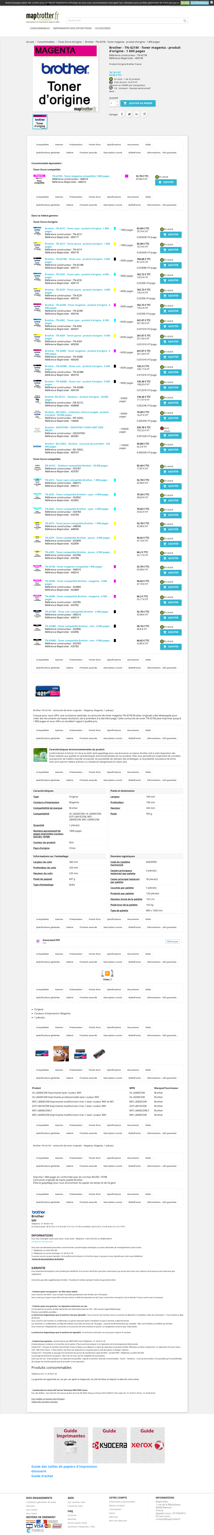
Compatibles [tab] (42, 144)
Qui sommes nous (76, 1502)
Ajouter (166, 182)
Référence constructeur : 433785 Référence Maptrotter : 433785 (63, 604)
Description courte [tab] (113, 152)
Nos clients (31, 1513)
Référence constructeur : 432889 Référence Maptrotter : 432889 (63, 588)
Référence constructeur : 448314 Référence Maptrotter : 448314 (63, 616)
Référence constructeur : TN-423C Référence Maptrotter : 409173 (63, 282)
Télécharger (172, 941)
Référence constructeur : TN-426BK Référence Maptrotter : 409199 (64, 389)
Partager (122, 114)
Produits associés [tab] (88, 152)
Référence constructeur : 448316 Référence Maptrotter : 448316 (70, 180)
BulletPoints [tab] (135, 152)
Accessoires (103, 28)
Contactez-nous (75, 1506)
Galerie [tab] (69, 152)
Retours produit (117, 1505)
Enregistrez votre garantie (42, 1241)
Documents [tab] (133, 144)
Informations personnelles (122, 1501)
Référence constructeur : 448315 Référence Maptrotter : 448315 (63, 484)
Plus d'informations (199, 2)
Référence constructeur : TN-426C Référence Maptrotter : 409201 (63, 327)
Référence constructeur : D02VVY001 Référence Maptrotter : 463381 (65, 435)
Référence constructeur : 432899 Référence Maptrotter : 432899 (63, 542)
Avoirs (112, 1513)
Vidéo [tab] (148, 144)
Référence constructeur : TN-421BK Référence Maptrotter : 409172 (64, 266)
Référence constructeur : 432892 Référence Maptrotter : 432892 (63, 499)
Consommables (40, 28)
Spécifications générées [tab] (48, 152)
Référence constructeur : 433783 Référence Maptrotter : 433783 (63, 645)
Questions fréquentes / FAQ (81, 1526)
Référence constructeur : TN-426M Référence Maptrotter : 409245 (64, 358)
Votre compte (118, 1497)
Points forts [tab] (95, 144)
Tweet (129, 114)
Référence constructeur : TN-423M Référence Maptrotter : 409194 (64, 312)
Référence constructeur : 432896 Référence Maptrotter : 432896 (63, 630)
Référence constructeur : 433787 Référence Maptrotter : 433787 (63, 470)
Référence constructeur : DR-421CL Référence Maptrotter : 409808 (64, 404)
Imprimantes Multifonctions (72, 28)
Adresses (113, 1516)
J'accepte (185, 2)
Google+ (137, 114)
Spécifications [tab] (114, 144)
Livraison (72, 1515)
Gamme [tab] (59, 144)
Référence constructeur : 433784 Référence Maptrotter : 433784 (63, 513)
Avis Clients (31, 1509)
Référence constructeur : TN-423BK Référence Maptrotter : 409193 (64, 373)
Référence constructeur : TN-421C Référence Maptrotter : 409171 (63, 236)
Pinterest (144, 114)
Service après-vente (77, 1522)
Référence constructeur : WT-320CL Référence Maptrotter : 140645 (64, 419)
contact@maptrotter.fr (168, 1519)
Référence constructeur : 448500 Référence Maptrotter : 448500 (63, 528)
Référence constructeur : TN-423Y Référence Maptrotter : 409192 (63, 297)
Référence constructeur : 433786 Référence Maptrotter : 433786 (63, 557)
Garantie (30, 1506)
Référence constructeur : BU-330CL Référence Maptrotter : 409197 (64, 451)
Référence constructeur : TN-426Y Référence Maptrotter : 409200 (63, 343)
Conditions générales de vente (41, 1502)
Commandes (115, 1509)
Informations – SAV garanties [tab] (161, 152)
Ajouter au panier (137, 103)
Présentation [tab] (75, 144)
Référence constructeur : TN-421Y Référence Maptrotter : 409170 (63, 251)
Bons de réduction (118, 1520)
